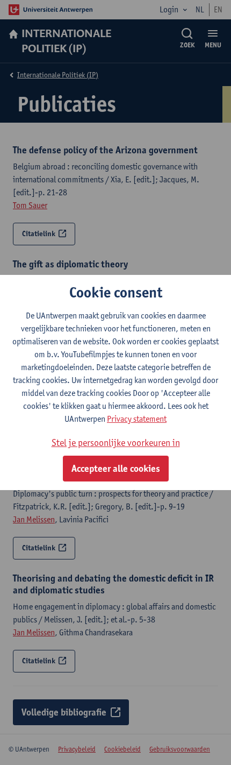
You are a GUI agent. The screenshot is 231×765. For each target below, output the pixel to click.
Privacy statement (137, 419)
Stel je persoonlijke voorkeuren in (116, 442)
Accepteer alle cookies (115, 468)
